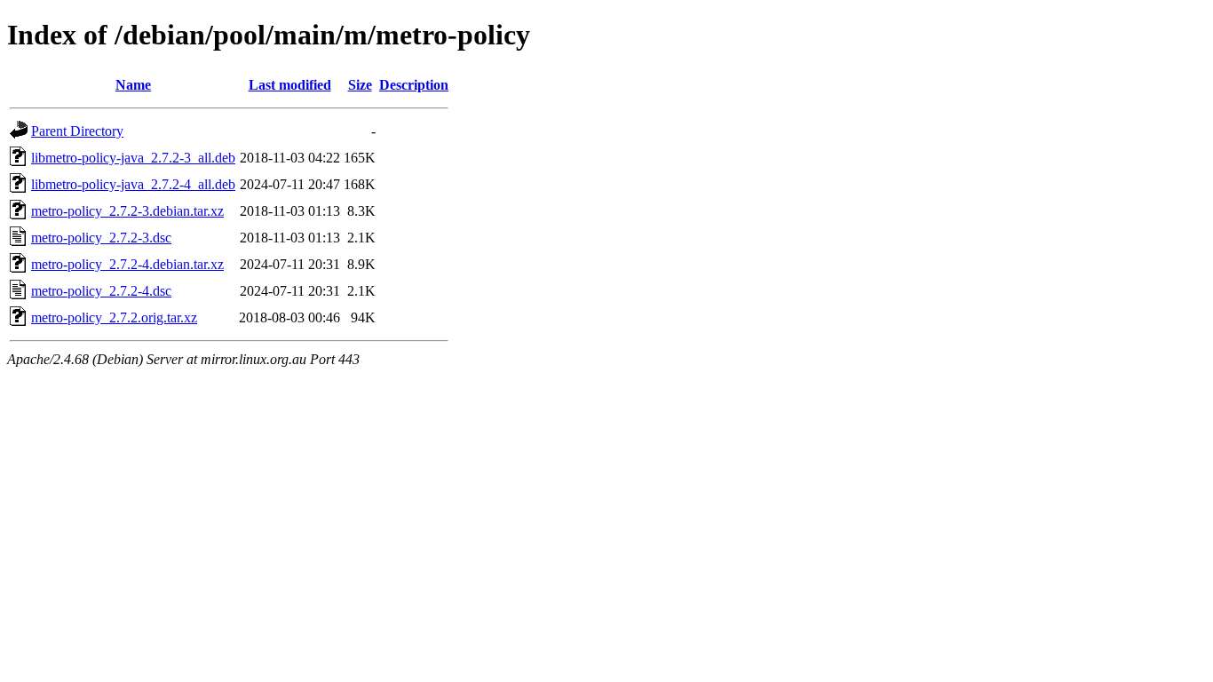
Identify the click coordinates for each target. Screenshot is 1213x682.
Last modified (290, 84)
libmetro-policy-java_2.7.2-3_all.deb (133, 157)
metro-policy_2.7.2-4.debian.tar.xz (127, 264)
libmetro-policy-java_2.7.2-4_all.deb (133, 184)
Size (360, 84)
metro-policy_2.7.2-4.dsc (101, 290)
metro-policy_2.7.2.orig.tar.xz (114, 317)
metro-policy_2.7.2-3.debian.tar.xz (127, 210)
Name (133, 84)
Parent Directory (77, 131)
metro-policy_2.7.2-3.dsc (101, 237)
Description (413, 84)
